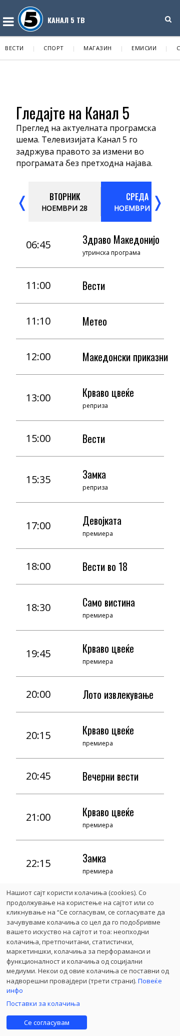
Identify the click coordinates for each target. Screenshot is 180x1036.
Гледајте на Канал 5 (73, 112)
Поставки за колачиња (43, 1003)
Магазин (98, 48)
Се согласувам (47, 1022)
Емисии (144, 48)
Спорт (54, 48)
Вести (14, 48)
